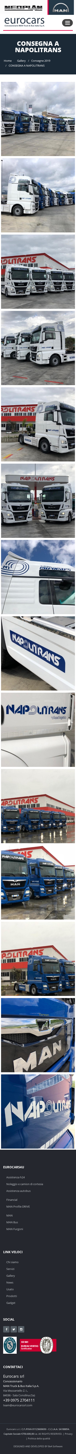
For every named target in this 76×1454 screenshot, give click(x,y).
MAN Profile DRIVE (18, 1206)
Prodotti (11, 1296)
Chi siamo (12, 1262)
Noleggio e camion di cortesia (24, 1184)
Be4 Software (55, 1446)
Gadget (10, 1303)
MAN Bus (12, 1222)
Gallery (21, 61)
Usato (10, 1289)
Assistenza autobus (18, 1191)
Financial (11, 1200)
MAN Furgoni (14, 1229)
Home (8, 61)
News (9, 1282)
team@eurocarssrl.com (17, 1405)
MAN (9, 1215)
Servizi (10, 1269)
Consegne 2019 (40, 61)
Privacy (69, 1433)
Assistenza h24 (15, 1177)
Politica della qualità (39, 1438)
